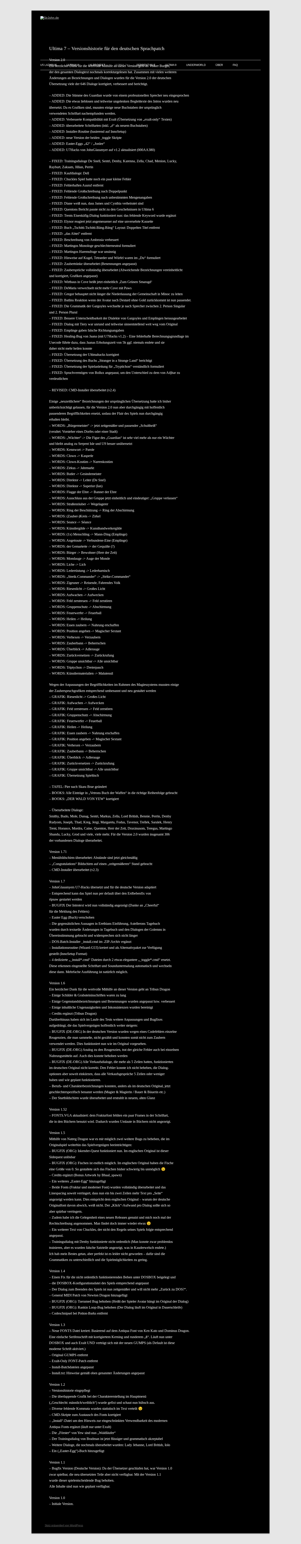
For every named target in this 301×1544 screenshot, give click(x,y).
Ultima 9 (171, 65)
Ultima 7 (121, 65)
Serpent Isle (145, 65)
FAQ (235, 65)
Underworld (196, 65)
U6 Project (97, 65)
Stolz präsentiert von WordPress (64, 1525)
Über (219, 65)
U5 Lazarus (48, 65)
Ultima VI (73, 65)
